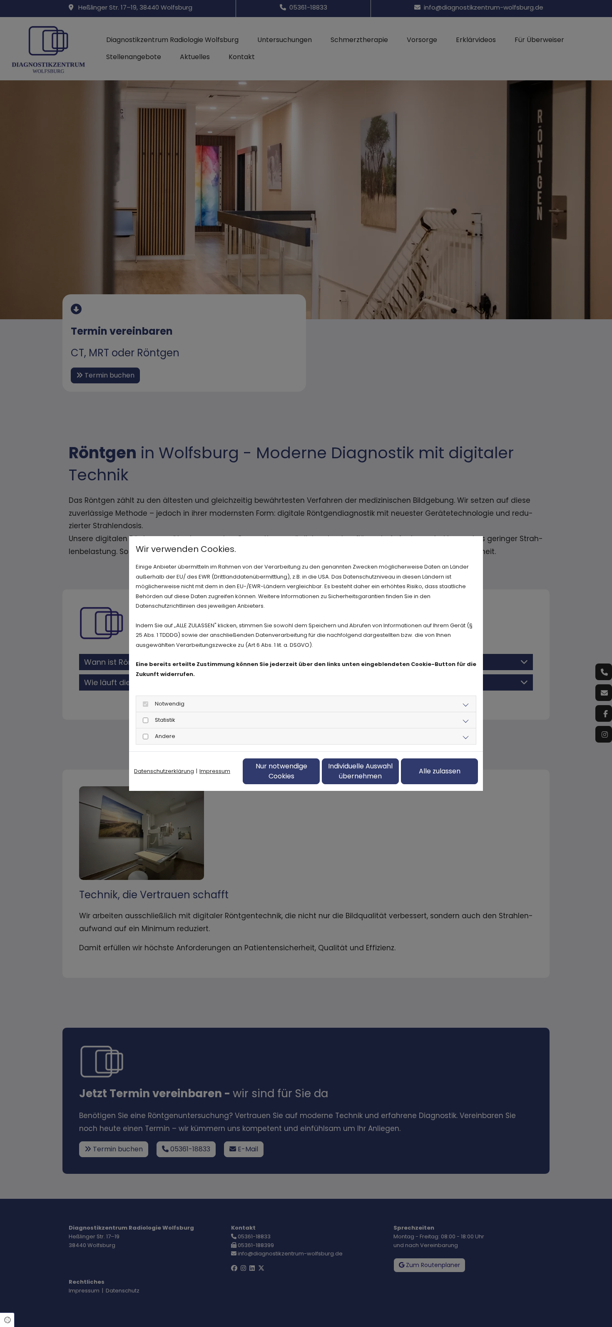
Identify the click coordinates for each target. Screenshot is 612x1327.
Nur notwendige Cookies (281, 771)
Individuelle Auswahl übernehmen (360, 771)
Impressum (214, 771)
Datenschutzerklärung (164, 771)
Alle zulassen (439, 771)
